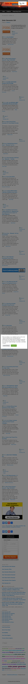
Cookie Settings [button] (6, 345)
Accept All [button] (14, 345)
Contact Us (9, 11)
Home (3, 11)
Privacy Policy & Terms (17, 11)
